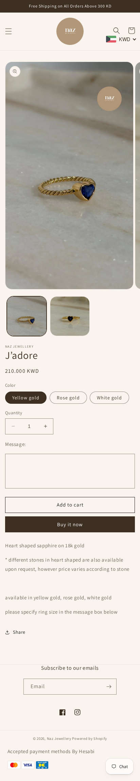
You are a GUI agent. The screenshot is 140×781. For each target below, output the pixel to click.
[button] (8, 31)
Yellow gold (25, 398)
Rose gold (68, 398)
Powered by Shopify (89, 738)
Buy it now (70, 524)
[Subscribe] (108, 687)
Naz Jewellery (59, 738)
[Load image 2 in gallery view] (70, 316)
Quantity (13, 413)
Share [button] (19, 632)
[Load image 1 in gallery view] (27, 316)
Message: (15, 444)
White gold (109, 398)
